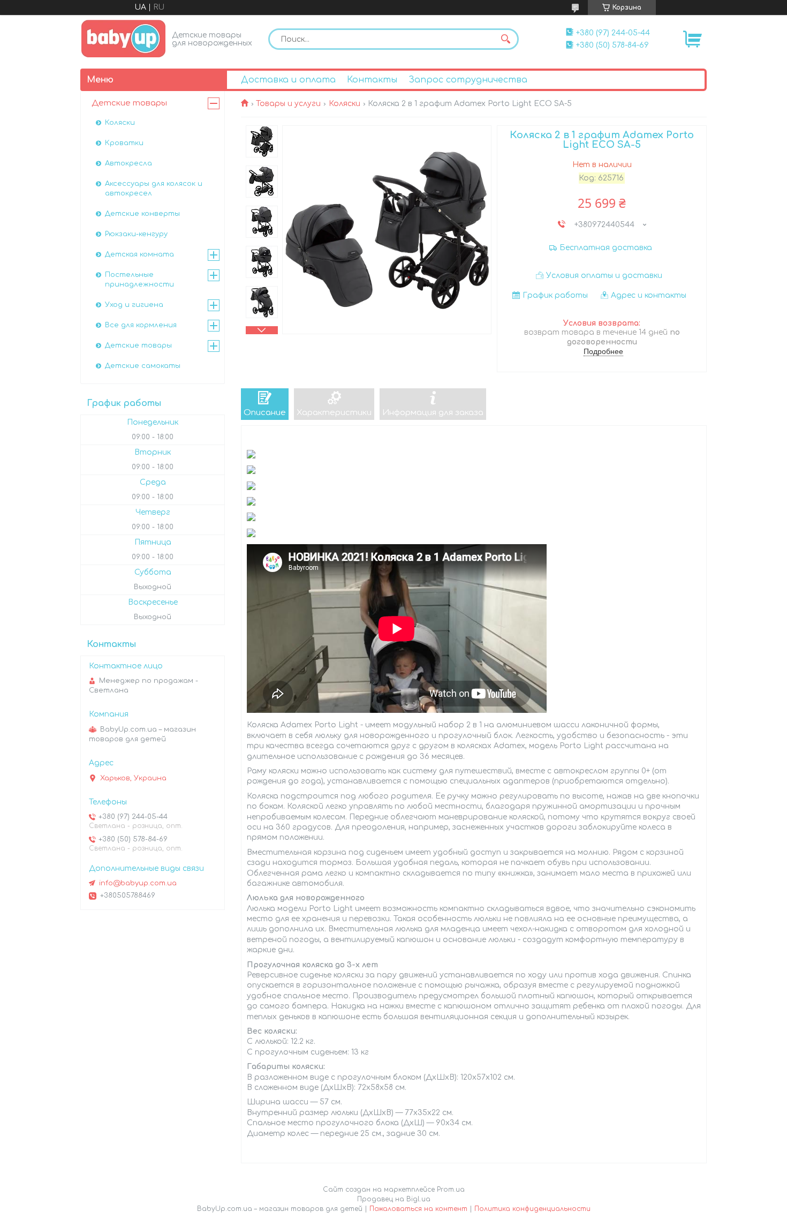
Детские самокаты (142, 366)
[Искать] (505, 39)
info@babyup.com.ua (138, 883)
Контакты (372, 80)
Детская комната (139, 254)
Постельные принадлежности (139, 279)
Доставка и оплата (288, 80)
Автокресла (128, 163)
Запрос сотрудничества (467, 80)
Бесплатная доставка (605, 248)
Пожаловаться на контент (418, 1209)
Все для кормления (141, 325)
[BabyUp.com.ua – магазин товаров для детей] (123, 38)
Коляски (344, 104)
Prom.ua (451, 1189)
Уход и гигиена (134, 304)
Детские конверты (142, 213)
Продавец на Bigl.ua (393, 1199)
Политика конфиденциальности (532, 1209)
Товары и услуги (288, 104)
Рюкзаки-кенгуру (136, 234)
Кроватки (124, 143)
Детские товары (129, 103)
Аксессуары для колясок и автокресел (153, 188)
